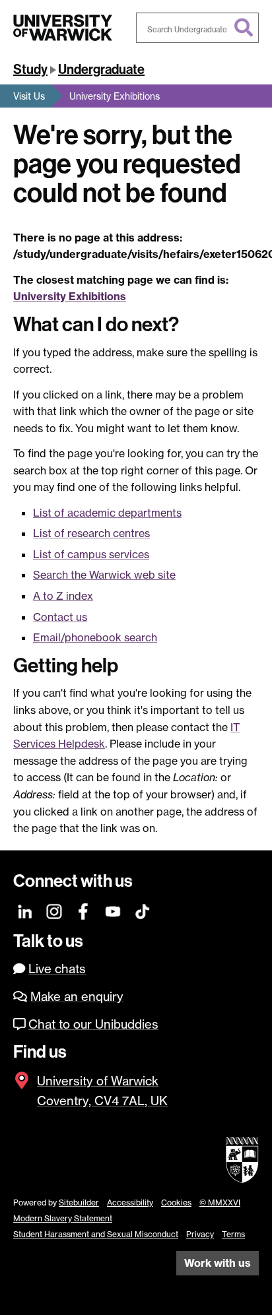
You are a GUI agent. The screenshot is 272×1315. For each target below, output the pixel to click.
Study (30, 69)
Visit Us (29, 96)
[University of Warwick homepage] (63, 28)
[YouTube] (113, 910)
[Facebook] (84, 910)
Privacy (200, 1234)
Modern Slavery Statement (62, 1218)
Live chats (57, 969)
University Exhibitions (114, 96)
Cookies (176, 1202)
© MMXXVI (219, 1202)
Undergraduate (101, 69)
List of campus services (91, 554)
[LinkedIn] (25, 910)
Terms (233, 1234)
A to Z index (63, 595)
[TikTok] (142, 910)
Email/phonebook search (95, 637)
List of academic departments (107, 512)
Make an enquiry (76, 996)
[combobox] (197, 28)
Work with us (217, 1262)
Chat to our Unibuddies (93, 1024)
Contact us (60, 617)
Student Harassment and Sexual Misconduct (95, 1234)
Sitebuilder (79, 1202)
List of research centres (91, 533)
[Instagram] (54, 910)
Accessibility (130, 1202)
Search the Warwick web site (104, 574)
